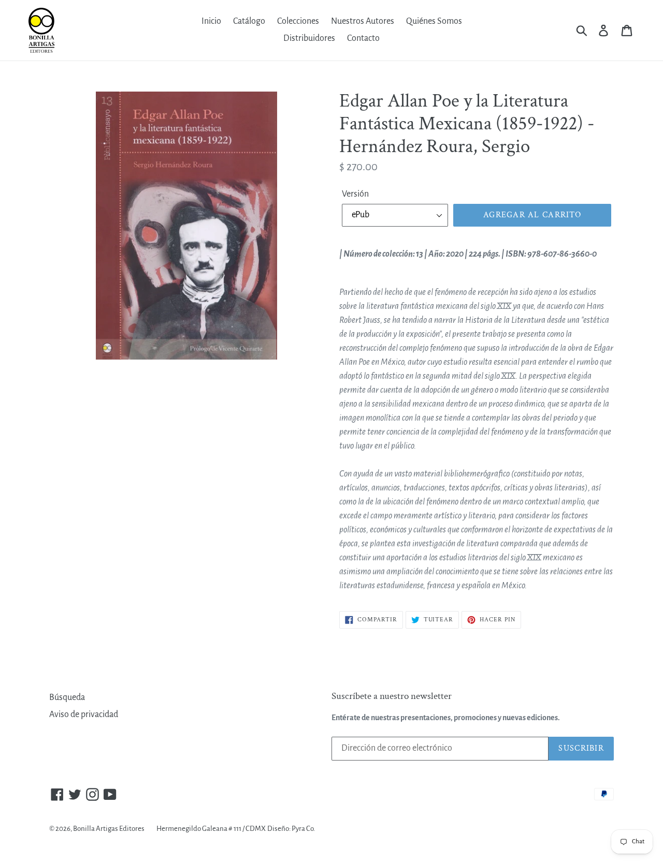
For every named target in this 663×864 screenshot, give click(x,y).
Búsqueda (67, 697)
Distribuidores (309, 38)
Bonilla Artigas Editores (109, 828)
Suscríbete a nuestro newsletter (392, 697)
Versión (355, 194)
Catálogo (249, 21)
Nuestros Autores (362, 21)
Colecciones (298, 21)
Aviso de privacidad (83, 714)
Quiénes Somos (434, 21)
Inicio (211, 21)
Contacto (363, 38)
